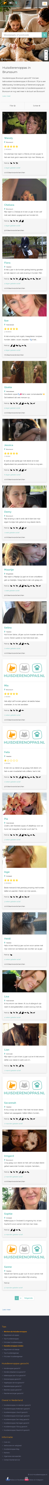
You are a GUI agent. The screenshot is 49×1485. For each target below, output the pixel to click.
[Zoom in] (46, 51)
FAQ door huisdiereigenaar (13, 1356)
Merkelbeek (10, 391)
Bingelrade (9, 574)
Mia (6, 685)
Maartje (9, 569)
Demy (7, 511)
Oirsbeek (9, 876)
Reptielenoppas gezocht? (13, 1386)
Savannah (10, 1102)
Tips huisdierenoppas (11, 1339)
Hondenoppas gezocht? (12, 1368)
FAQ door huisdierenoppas (13, 1342)
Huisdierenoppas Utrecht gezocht (15, 1412)
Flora (7, 262)
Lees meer (6, 96)
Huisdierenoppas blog (11, 1449)
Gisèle (8, 387)
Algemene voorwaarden (12, 1456)
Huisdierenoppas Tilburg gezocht (15, 1426)
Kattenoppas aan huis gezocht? (15, 1375)
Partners (7, 1453)
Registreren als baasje (11, 1349)
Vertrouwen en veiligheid (13, 1445)
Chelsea (9, 204)
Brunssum (9, 142)
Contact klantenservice (12, 1460)
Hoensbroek (10, 325)
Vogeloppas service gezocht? (14, 1383)
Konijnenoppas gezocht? (12, 1379)
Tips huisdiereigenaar (11, 1353)
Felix (7, 752)
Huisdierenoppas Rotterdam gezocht (17, 1409)
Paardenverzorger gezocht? (13, 1393)
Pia (6, 818)
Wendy (8, 138)
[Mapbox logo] (6, 59)
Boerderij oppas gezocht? (13, 1390)
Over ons (7, 1442)
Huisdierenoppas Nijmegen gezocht (16, 1423)
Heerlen (8, 267)
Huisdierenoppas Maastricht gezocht (16, 1430)
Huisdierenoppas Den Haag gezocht (16, 1419)
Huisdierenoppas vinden (13, 1346)
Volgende (28, 1298)
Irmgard (9, 1155)
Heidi (7, 938)
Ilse (6, 320)
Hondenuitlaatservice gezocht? (15, 1372)
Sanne (8, 1266)
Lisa (6, 996)
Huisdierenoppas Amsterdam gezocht (17, 1405)
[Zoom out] (46, 55)
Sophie (8, 1213)
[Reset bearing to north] (46, 58)
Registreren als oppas (11, 1335)
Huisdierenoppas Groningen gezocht (17, 1416)
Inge (7, 871)
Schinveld (9, 1054)
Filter (12, 106)
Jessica (8, 445)
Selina (8, 627)
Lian (6, 1049)
